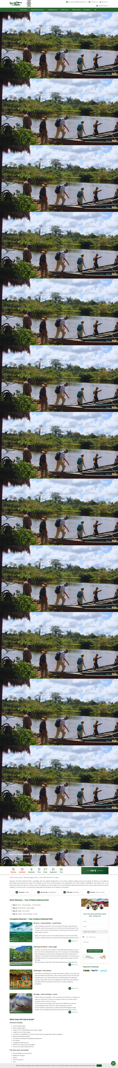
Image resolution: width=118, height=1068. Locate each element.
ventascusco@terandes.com (77, 2)
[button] (24, 9)
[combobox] (83, 937)
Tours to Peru (18, 877)
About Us (105, 2)
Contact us (94, 2)
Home (11, 877)
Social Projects (103, 6)
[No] (116, 1065)
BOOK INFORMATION (94, 951)
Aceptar (99, 1065)
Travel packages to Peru (31, 877)
